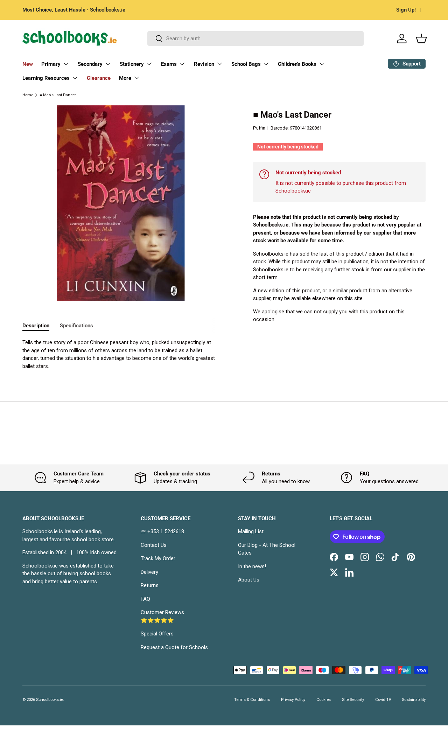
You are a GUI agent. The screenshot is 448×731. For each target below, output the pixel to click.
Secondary (90, 64)
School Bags (246, 64)
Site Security (353, 699)
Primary (51, 64)
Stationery (132, 64)
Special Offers (157, 634)
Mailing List (251, 531)
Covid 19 (383, 699)
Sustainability (414, 699)
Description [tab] (35, 325)
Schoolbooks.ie (49, 699)
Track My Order (158, 558)
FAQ (145, 599)
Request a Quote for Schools (174, 647)
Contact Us (154, 545)
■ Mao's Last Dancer (58, 95)
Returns (150, 585)
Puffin (259, 128)
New (27, 64)
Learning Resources (46, 78)
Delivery (149, 572)
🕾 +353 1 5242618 (162, 531)
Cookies (323, 699)
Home (27, 95)
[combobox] (255, 38)
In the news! (252, 566)
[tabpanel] (120, 354)
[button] (421, 38)
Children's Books (297, 64)
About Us (248, 580)
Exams (169, 64)
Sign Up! (406, 10)
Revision (204, 64)
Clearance (99, 78)
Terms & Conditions (252, 699)
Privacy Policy (293, 699)
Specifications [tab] (76, 325)
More (125, 78)
